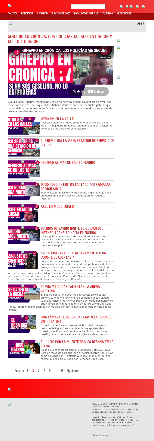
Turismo (107, 13)
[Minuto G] (9, 5)
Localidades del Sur (86, 13)
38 (62, 370)
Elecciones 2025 (60, 13)
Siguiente (73, 371)
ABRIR (140, 23)
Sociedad (42, 13)
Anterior (19, 371)
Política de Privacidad (101, 435)
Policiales (27, 13)
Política (12, 13)
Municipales (124, 13)
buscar (107, 7)
